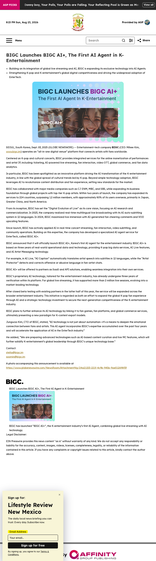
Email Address (17, 531)
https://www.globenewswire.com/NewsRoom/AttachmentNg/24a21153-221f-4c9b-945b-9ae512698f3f (66, 367)
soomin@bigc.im (15, 356)
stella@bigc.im (14, 352)
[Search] (123, 40)
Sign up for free (33, 545)
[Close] (59, 494)
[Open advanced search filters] (131, 40)
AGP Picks (10, 4)
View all (148, 4)
